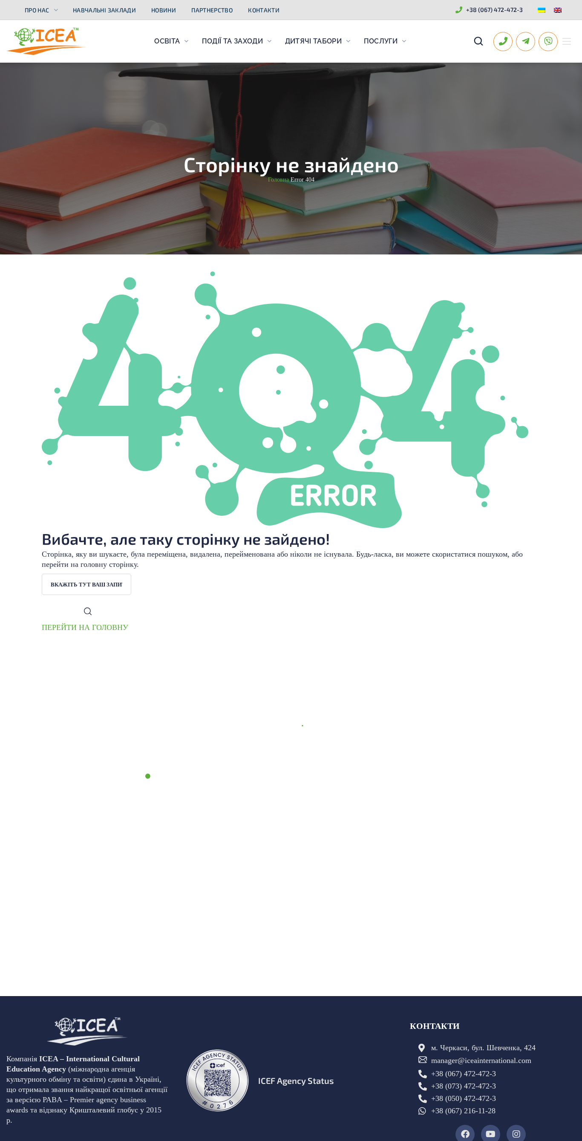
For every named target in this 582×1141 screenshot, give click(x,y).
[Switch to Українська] (541, 10)
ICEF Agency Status (296, 1080)
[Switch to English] (558, 10)
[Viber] (548, 41)
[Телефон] (503, 41)
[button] (478, 41)
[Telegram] (525, 41)
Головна (278, 179)
